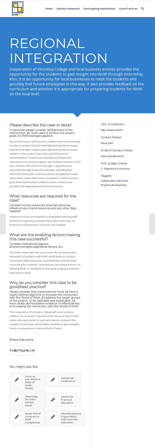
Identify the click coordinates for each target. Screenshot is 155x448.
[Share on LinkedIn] (22, 350)
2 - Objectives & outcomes (115, 168)
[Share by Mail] (33, 350)
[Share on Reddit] (30, 350)
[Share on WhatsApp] (17, 350)
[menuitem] (48, 8)
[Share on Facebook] (10, 350)
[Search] (142, 8)
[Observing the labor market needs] (3, 224)
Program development (113, 185)
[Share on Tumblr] (24, 350)
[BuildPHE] (17, 8)
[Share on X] (12, 350)
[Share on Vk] (27, 350)
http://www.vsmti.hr (112, 130)
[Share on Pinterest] (20, 350)
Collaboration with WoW (114, 180)
